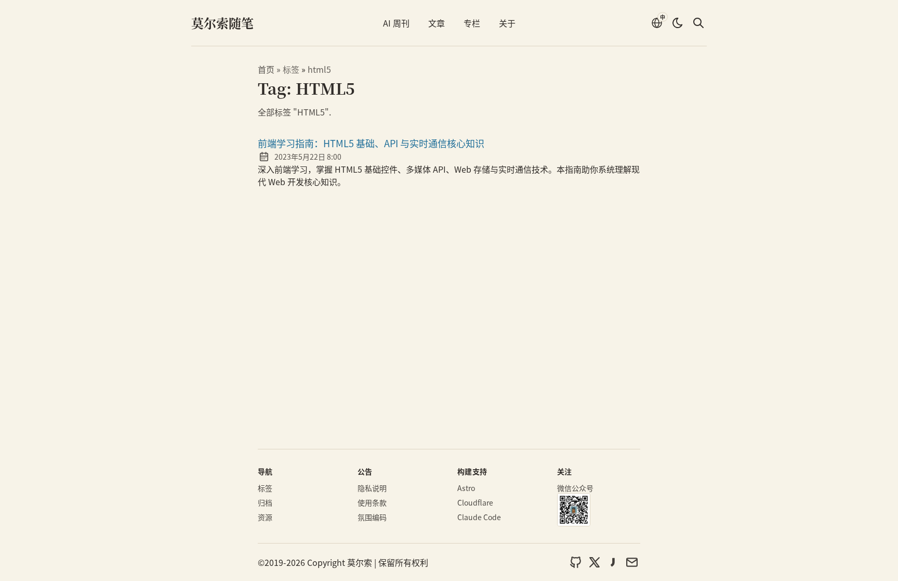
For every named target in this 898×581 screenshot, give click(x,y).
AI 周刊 (396, 23)
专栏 (472, 23)
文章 (436, 23)
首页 (266, 69)
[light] (677, 23)
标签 (292, 69)
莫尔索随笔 (222, 23)
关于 (507, 23)
